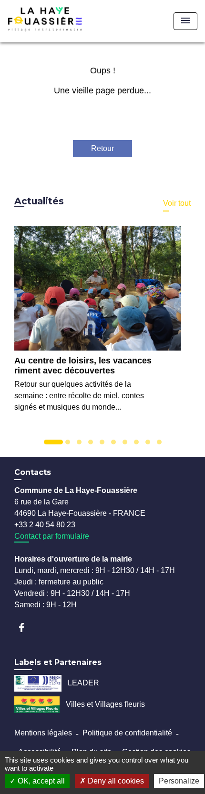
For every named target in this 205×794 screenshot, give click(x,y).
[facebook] (26, 627)
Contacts (32, 472)
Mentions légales (43, 733)
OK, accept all (40, 781)
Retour (102, 148)
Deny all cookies (115, 781)
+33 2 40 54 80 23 (44, 525)
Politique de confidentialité (127, 733)
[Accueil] (60, 21)
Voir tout (177, 203)
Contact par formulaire (51, 536)
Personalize (179, 781)
